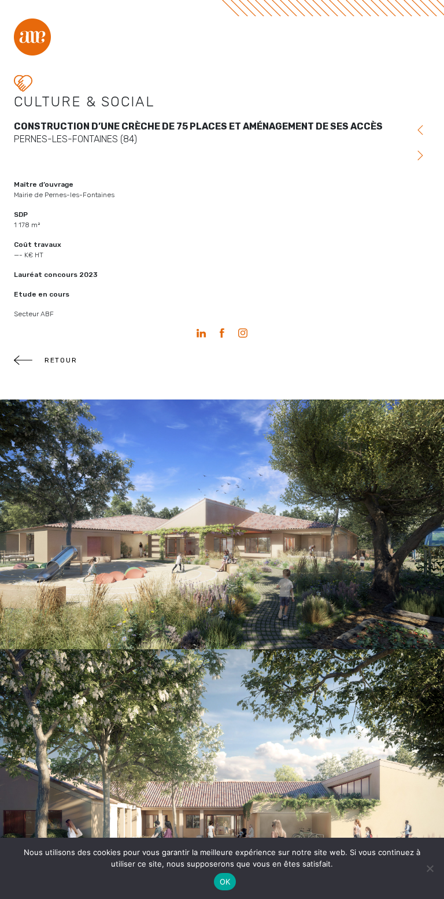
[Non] (429, 868)
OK (225, 881)
